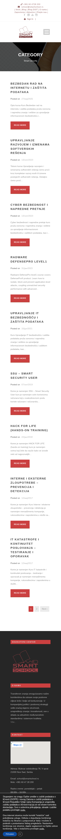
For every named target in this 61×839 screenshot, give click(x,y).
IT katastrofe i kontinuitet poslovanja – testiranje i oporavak (25, 548)
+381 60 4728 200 (31, 4)
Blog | (25, 10)
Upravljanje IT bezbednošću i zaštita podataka (27, 317)
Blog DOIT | (33, 10)
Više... (13, 722)
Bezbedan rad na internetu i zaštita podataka (29, 88)
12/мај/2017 (27, 498)
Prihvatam (10, 834)
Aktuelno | (31, 12)
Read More (20, 125)
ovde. (23, 810)
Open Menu (46, 32)
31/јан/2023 (27, 268)
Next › (45, 609)
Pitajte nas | (42, 12)
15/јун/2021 (26, 328)
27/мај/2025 (27, 99)
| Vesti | (18, 10)
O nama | (44, 10)
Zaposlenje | (20, 12)
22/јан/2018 (27, 437)
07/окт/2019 (27, 384)
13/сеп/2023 (27, 160)
